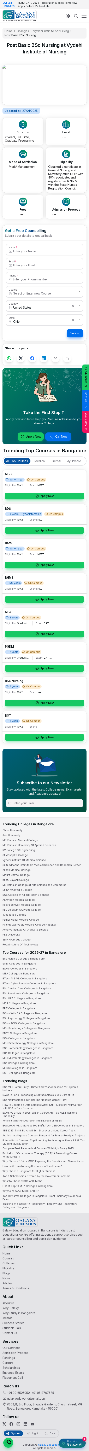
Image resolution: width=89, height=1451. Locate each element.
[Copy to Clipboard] (55, 358)
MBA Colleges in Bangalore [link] (19, 973)
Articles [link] (7, 1283)
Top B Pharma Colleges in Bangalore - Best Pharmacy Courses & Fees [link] (41, 1197)
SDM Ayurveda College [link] (16, 939)
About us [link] (8, 1303)
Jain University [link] (11, 835)
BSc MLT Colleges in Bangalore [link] (21, 998)
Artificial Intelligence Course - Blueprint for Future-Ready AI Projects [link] (43, 1135)
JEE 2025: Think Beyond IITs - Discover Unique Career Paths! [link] (39, 1130)
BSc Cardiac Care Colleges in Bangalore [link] (26, 988)
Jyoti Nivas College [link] (14, 914)
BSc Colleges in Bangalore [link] (18, 1063)
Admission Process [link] (15, 1352)
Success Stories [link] (13, 1323)
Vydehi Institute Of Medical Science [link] (24, 860)
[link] (19, 16)
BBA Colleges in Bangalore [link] (18, 1053)
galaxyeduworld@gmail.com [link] (26, 1398)
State (12, 317)
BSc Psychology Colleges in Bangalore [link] (26, 1018)
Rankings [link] (8, 1357)
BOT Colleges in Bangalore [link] (19, 1072)
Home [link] (9, 31)
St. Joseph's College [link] (15, 855)
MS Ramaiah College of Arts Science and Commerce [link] (34, 884)
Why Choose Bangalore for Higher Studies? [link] (28, 1171)
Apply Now (33, 436)
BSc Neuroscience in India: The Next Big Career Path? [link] (34, 1099)
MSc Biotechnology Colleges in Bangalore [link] (28, 1043)
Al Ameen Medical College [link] (18, 899)
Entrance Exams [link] (13, 1372)
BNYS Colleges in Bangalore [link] (19, 1033)
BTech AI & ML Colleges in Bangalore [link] (24, 978)
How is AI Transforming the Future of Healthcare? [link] (32, 1166)
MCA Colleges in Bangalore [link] (19, 1003)
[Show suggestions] (78, 292)
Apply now (85, 419)
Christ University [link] (12, 830)
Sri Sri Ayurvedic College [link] (17, 889)
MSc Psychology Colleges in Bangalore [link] (26, 1028)
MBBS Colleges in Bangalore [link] (19, 1068)
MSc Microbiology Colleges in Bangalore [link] (27, 1058)
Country (13, 303)
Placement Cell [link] (12, 1377)
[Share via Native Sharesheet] (67, 358)
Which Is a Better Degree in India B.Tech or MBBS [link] (32, 1120)
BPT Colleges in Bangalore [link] (18, 1008)
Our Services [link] (11, 1348)
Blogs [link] (6, 1273)
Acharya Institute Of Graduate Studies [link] (25, 929)
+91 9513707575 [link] (42, 1392)
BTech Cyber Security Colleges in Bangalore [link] (29, 983)
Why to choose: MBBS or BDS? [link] (21, 1191)
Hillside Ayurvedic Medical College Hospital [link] (29, 924)
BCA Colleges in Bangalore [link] (18, 1038)
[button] (8, 1443)
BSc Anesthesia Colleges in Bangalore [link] (25, 993)
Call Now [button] (61, 436)
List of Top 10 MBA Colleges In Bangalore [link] (27, 1186)
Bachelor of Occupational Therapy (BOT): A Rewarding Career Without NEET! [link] (40, 1155)
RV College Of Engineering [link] (18, 850)
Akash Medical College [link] (16, 870)
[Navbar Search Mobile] (76, 16)
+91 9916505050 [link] (18, 1392)
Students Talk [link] (11, 1328)
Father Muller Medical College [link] (20, 919)
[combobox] (40, 293)
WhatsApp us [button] (85, 375)
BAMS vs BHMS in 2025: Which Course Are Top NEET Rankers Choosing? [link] (39, 1114)
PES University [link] (11, 934)
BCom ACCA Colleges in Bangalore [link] (23, 1023)
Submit (74, 333)
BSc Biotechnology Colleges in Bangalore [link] (27, 1048)
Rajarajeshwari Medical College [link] (21, 904)
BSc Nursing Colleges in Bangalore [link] (23, 958)
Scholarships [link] (11, 1367)
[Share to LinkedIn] (44, 358)
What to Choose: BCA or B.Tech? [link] (22, 1181)
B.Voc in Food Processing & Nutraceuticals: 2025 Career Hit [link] (38, 1094)
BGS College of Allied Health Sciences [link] (25, 894)
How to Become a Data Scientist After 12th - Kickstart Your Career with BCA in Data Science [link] (42, 1106)
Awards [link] (7, 1318)
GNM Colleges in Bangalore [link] (19, 963)
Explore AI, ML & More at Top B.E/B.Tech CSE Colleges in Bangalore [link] (43, 1125)
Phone (12, 275)
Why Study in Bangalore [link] (18, 1313)
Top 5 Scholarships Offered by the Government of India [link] (36, 1176)
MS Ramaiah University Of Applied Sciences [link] (29, 845)
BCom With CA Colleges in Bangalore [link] (25, 1013)
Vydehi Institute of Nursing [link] (51, 31)
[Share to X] (21, 358)
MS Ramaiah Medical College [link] (20, 840)
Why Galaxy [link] (10, 1308)
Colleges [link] (23, 31)
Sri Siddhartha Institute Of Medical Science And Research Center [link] (41, 865)
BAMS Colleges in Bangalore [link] (19, 968)
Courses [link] (8, 1258)
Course (13, 289)
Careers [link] (7, 1362)
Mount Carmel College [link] (16, 874)
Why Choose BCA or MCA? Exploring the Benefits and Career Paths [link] (43, 1161)
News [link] (6, 1278)
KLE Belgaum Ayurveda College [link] (21, 909)
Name (12, 247)
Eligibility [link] (8, 1268)
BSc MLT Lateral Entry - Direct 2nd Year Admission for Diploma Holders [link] (40, 1088)
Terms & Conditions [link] (15, 1288)
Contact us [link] (9, 1333)
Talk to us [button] (85, 398)
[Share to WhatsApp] (9, 358)
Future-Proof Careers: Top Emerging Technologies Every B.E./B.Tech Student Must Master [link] (44, 1142)
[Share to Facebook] (32, 358)
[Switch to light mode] (67, 15)
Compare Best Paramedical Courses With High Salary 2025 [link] (38, 1148)
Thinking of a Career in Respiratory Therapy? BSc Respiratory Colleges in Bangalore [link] (39, 1205)
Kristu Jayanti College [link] (15, 879)
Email (11, 261)
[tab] (17, 461)
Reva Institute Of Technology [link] (20, 944)
